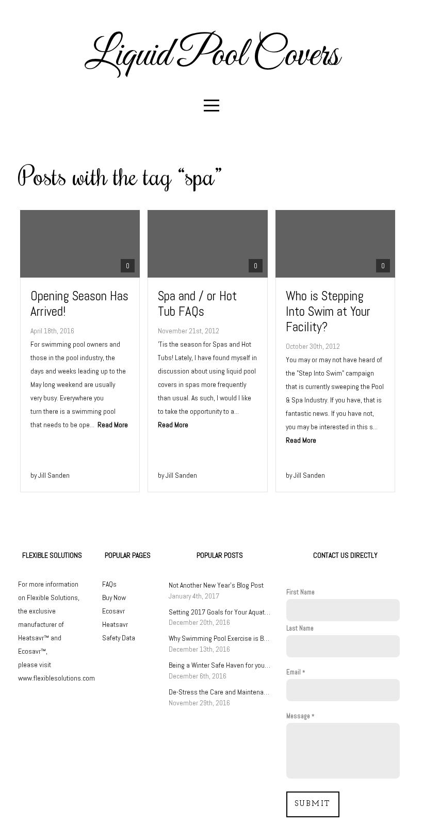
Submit (313, 804)
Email (293, 672)
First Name (300, 592)
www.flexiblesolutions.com (56, 678)
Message (298, 716)
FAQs (109, 584)
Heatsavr (115, 624)
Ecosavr (113, 611)
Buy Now (114, 597)
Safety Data (118, 637)
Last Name (300, 628)
